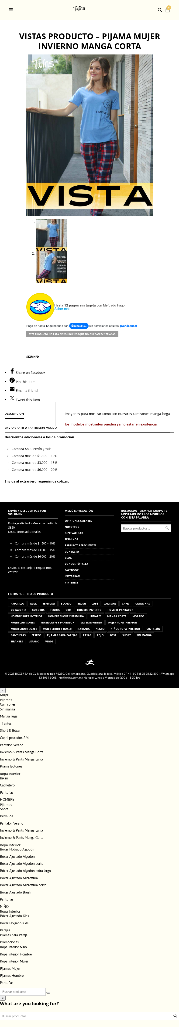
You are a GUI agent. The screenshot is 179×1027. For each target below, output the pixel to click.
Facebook (72, 570)
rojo (100, 635)
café (95, 603)
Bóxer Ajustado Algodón (17, 856)
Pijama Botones (11, 766)
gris (68, 610)
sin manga (144, 635)
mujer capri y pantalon (58, 622)
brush (81, 603)
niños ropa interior (125, 629)
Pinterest (71, 582)
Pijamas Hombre (12, 975)
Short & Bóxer (10, 730)
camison (110, 603)
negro (100, 629)
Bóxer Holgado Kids (14, 923)
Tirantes (5, 723)
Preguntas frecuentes (80, 545)
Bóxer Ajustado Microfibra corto (23, 885)
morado (138, 616)
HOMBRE (7, 799)
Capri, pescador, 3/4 (14, 738)
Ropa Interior (10, 773)
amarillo (17, 603)
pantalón (153, 629)
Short (4, 809)
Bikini (4, 778)
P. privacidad (74, 533)
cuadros (38, 610)
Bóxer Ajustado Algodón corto (21, 863)
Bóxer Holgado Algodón (17, 849)
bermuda (48, 603)
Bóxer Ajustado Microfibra (19, 878)
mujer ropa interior (122, 622)
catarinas (142, 603)
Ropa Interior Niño (13, 947)
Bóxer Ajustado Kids (14, 916)
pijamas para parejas (62, 635)
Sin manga (7, 709)
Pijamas (6, 700)
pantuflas (18, 635)
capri (126, 603)
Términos (71, 539)
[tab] (30, 414)
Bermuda (6, 816)
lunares (95, 616)
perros (36, 635)
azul (33, 603)
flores (55, 610)
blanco (66, 603)
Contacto (72, 551)
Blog (68, 557)
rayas (87, 635)
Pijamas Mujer (10, 968)
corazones (18, 610)
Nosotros (72, 527)
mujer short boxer (24, 629)
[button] (11, 10)
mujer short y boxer (57, 629)
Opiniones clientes (78, 521)
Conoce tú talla (76, 564)
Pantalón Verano (11, 745)
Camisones (7, 704)
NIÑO (4, 906)
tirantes (17, 641)
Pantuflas (6, 792)
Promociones (9, 942)
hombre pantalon (120, 610)
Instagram (72, 576)
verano (34, 641)
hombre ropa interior (26, 616)
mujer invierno (91, 622)
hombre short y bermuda (66, 616)
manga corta (117, 616)
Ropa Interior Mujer (14, 961)
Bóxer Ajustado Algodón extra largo (25, 871)
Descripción (14, 414)
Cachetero (7, 785)
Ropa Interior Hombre (16, 954)
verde (49, 641)
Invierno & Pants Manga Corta (21, 752)
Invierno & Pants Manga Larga (21, 759)
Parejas (5, 930)
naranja (83, 629)
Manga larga (8, 716)
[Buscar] (48, 993)
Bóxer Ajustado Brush (15, 892)
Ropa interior (10, 845)
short (126, 635)
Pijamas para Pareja (14, 935)
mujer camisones (23, 622)
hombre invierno (89, 610)
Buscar (167, 528)
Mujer (4, 695)
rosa (113, 635)
